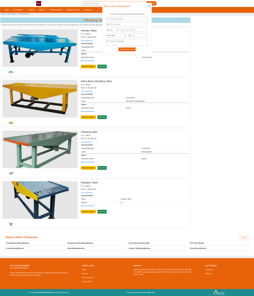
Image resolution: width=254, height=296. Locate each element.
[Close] (149, 6)
